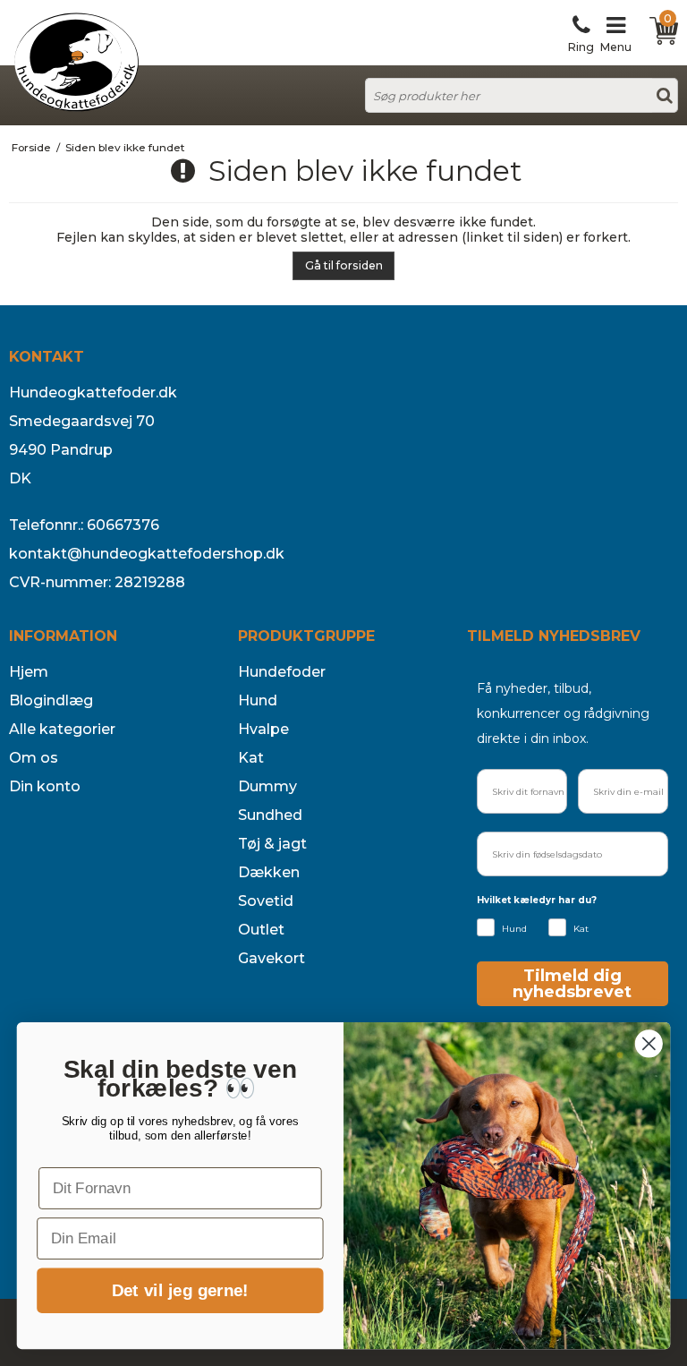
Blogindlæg (51, 700)
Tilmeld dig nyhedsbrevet (572, 984)
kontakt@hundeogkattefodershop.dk (146, 553)
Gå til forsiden (344, 265)
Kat (251, 757)
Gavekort (271, 958)
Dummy (267, 786)
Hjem (28, 671)
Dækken (269, 872)
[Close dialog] (649, 1043)
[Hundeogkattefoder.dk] (76, 62)
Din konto (45, 786)
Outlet (261, 929)
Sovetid (265, 900)
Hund (257, 700)
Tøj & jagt (272, 843)
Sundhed (270, 815)
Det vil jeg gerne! (180, 1291)
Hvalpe (263, 729)
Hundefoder (282, 671)
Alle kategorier (62, 729)
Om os (33, 757)
